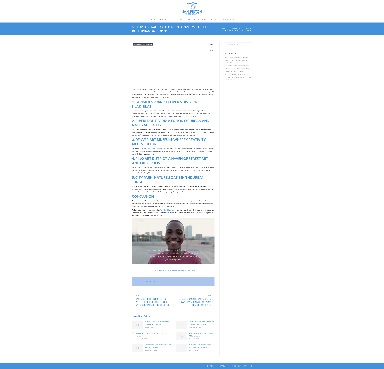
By (181, 270)
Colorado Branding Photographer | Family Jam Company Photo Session (237, 70)
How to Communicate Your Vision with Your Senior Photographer (201, 323)
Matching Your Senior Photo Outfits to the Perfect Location (157, 323)
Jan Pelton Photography (168, 210)
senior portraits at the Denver (151, 148)
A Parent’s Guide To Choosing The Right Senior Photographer (200, 346)
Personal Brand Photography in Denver (237, 66)
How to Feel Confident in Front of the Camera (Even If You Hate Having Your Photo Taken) (236, 60)
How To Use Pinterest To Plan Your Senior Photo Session (152, 334)
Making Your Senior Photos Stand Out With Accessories (201, 334)
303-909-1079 (228, 19)
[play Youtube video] (173, 241)
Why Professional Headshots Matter (236, 74)
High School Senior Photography (143, 44)
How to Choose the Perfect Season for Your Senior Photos (158, 346)
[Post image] (137, 325)
